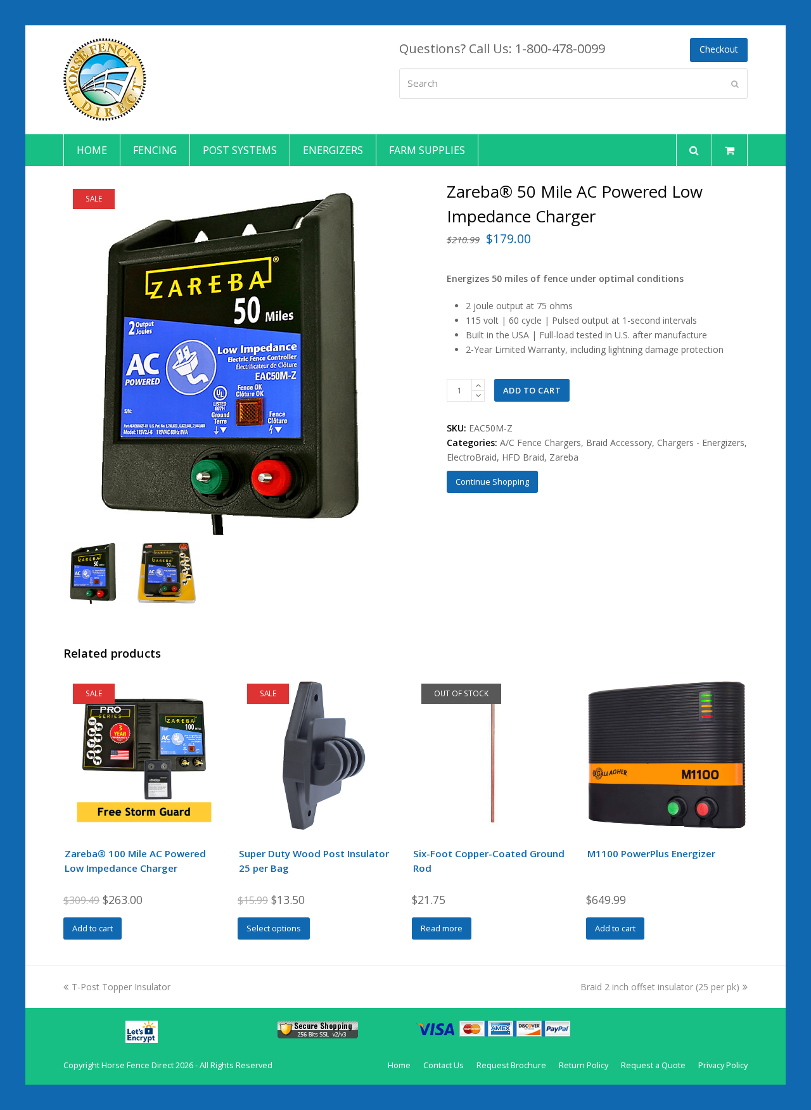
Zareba (563, 457)
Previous (74, 357)
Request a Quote (653, 1065)
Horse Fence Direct (137, 1065)
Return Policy (583, 1065)
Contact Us (443, 1065)
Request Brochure (511, 1065)
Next (408, 357)
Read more (442, 928)
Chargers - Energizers (700, 443)
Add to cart (532, 390)
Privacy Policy (723, 1065)
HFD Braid (523, 457)
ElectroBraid (472, 457)
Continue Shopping (492, 481)
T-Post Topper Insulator (120, 987)
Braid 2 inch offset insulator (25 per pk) (659, 987)
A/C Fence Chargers (540, 443)
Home (399, 1065)
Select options (273, 928)
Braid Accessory (619, 443)
